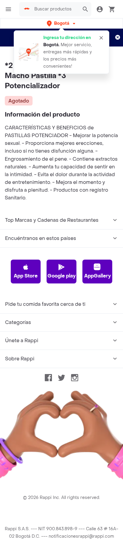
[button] (62, 23)
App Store (26, 276)
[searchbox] (55, 9)
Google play (61, 276)
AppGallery (97, 276)
